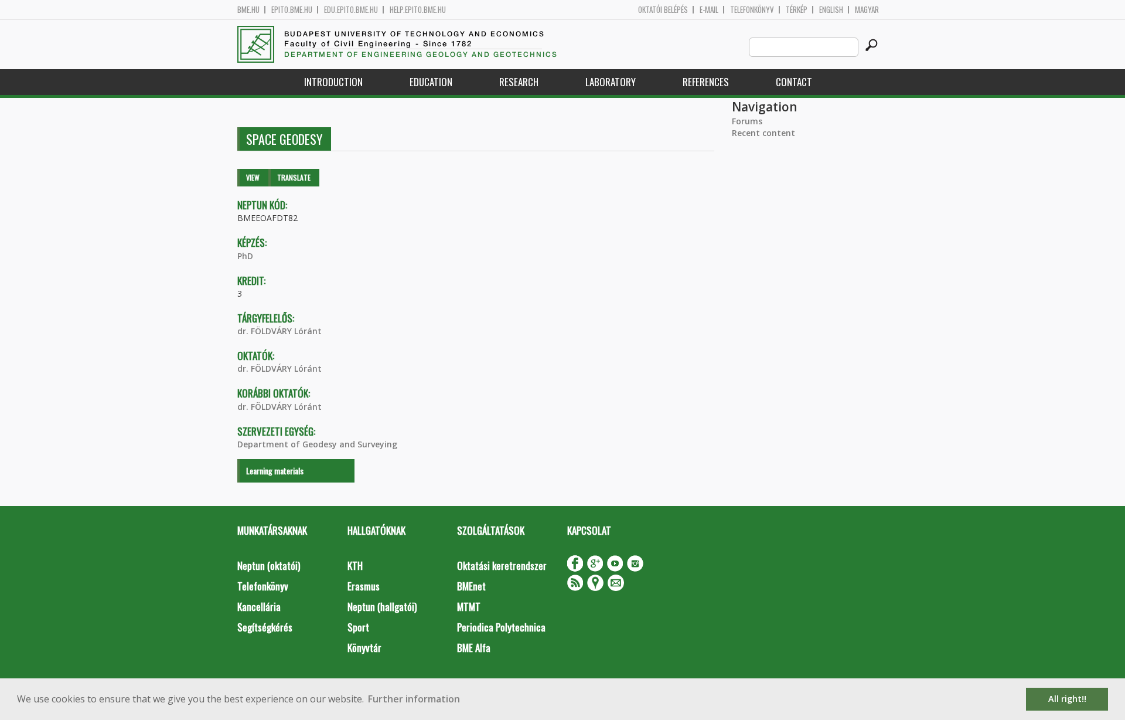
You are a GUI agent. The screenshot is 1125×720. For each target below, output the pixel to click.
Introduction (333, 81)
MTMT (468, 606)
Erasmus (363, 586)
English (831, 9)
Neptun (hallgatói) (382, 606)
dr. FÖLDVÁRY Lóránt (279, 331)
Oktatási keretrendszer (502, 565)
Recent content (763, 132)
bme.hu (248, 9)
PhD (245, 255)
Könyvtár (364, 647)
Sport (358, 627)
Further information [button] (414, 698)
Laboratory (610, 81)
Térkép (796, 9)
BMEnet (471, 586)
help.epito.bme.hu (418, 9)
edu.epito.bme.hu (351, 9)
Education (431, 81)
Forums (747, 121)
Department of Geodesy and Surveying (317, 444)
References (706, 81)
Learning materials (275, 470)
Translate (294, 177)
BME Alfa (473, 647)
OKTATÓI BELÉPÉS (663, 9)
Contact (794, 81)
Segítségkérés (264, 627)
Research (518, 81)
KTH (355, 565)
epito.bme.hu (291, 9)
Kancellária (259, 606)
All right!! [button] (1067, 698)
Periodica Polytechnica (501, 627)
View (253, 177)
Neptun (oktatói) (268, 565)
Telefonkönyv (752, 9)
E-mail (709, 9)
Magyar (867, 9)
